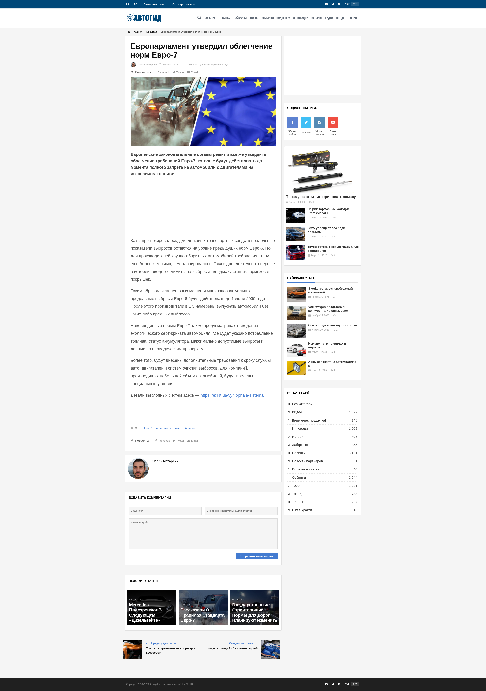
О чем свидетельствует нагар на (333, 325)
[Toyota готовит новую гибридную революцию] (295, 252)
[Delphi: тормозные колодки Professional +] (295, 215)
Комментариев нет (212, 64)
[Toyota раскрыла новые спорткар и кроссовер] (132, 649)
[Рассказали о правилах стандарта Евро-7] (203, 607)
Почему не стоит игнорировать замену (321, 197)
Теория (254, 18)
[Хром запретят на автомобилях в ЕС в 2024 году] (296, 368)
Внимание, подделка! (276, 18)
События (210, 18)
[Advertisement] (203, 206)
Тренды (340, 18)
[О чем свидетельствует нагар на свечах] (296, 331)
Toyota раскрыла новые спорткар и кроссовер (170, 650)
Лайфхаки (240, 18)
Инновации (300, 18)
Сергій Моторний (147, 64)
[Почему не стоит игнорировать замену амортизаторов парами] (320, 171)
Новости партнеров (307, 461)
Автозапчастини (154, 4)
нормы (176, 428)
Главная (137, 31)
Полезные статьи (305, 469)
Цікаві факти (302, 510)
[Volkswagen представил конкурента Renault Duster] (296, 313)
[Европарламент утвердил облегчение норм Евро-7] (203, 111)
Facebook (164, 72)
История (316, 18)
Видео (329, 18)
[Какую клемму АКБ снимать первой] (270, 649)
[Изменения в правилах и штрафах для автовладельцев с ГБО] (296, 349)
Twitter (180, 72)
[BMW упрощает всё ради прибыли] (295, 234)
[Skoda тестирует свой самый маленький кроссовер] (296, 294)
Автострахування (183, 4)
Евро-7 (148, 428)
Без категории (303, 404)
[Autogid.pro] (143, 17)
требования (188, 428)
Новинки (224, 18)
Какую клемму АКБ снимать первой (233, 648)
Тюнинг (353, 18)
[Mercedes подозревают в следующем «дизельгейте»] (151, 607)
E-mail (194, 72)
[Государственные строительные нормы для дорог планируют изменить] (254, 607)
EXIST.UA (132, 4)
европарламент (162, 428)
